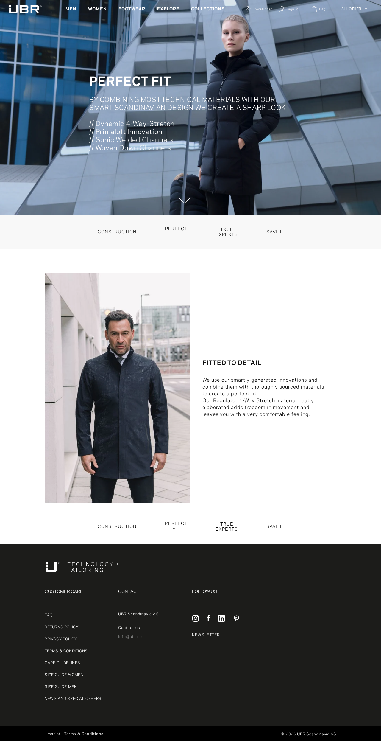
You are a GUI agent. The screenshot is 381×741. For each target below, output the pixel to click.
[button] (73, 9)
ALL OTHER (351, 9)
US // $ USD (353, 68)
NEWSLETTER (206, 635)
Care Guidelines (62, 663)
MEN (70, 9)
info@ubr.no (130, 637)
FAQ (49, 615)
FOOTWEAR (131, 9)
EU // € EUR (353, 32)
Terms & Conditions (66, 651)
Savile (274, 527)
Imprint (53, 734)
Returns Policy (62, 627)
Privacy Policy (61, 639)
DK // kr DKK (354, 25)
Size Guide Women (64, 675)
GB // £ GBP (353, 61)
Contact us (129, 628)
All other (350, 18)
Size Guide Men (61, 687)
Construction (117, 232)
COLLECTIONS (208, 9)
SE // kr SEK (354, 46)
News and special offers (73, 698)
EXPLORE (168, 9)
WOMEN (97, 9)
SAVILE (274, 232)
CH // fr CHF (354, 53)
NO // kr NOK (354, 39)
